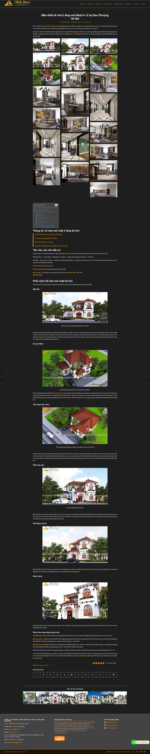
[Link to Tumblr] (134, 751)
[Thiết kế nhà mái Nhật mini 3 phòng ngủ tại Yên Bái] (68, 697)
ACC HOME (23, 751)
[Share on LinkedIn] (57, 674)
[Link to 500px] (85, 674)
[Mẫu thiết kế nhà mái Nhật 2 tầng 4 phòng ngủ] (29, 697)
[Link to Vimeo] (139, 751)
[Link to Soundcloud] (106, 674)
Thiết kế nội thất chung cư (80, 729)
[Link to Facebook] (115, 751)
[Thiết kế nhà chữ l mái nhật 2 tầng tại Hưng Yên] (42, 697)
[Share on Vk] (71, 674)
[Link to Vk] (141, 751)
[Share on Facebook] (36, 674)
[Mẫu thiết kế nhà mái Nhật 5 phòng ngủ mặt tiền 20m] (81, 697)
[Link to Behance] (92, 674)
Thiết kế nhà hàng (85, 724)
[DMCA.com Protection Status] (59, 740)
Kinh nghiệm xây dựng (79, 722)
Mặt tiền (39, 213)
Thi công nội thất (58, 724)
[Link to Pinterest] (126, 751)
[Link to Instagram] (99, 674)
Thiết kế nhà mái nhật (77, 22)
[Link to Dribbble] (113, 751)
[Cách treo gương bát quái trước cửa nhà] (148, 377)
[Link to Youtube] (113, 674)
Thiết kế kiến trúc (75, 724)
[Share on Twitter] (43, 674)
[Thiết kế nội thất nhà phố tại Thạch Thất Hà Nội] (1, 377)
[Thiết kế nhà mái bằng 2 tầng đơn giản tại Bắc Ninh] (94, 697)
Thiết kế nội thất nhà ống (60, 732)
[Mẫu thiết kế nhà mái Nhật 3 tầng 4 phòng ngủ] (120, 697)
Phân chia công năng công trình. (46, 226)
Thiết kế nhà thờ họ (80, 727)
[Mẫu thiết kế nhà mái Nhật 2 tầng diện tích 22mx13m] (55, 697)
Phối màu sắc (41, 220)
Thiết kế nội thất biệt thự (68, 729)
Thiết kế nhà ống (89, 727)
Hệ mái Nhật (40, 215)
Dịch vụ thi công (69, 722)
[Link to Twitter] (136, 751)
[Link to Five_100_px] (108, 751)
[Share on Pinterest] (50, 674)
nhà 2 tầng (38, 665)
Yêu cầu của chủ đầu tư (41, 209)
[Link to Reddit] (128, 751)
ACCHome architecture (60, 722)
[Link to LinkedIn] (123, 751)
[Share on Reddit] (78, 674)
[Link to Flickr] (118, 751)
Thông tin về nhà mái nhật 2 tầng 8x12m (46, 207)
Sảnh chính (40, 224)
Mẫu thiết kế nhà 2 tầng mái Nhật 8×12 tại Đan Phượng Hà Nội (75, 16)
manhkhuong (88, 22)
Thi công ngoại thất (90, 722)
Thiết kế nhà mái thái (70, 727)
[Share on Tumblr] (64, 674)
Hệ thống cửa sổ (41, 222)
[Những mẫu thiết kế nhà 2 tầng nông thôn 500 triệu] (107, 697)
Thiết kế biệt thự (67, 724)
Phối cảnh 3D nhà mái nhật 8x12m (44, 211)
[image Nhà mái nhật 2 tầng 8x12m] (47, 45)
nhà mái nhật (45, 665)
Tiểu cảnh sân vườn (42, 218)
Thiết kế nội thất (58, 729)
